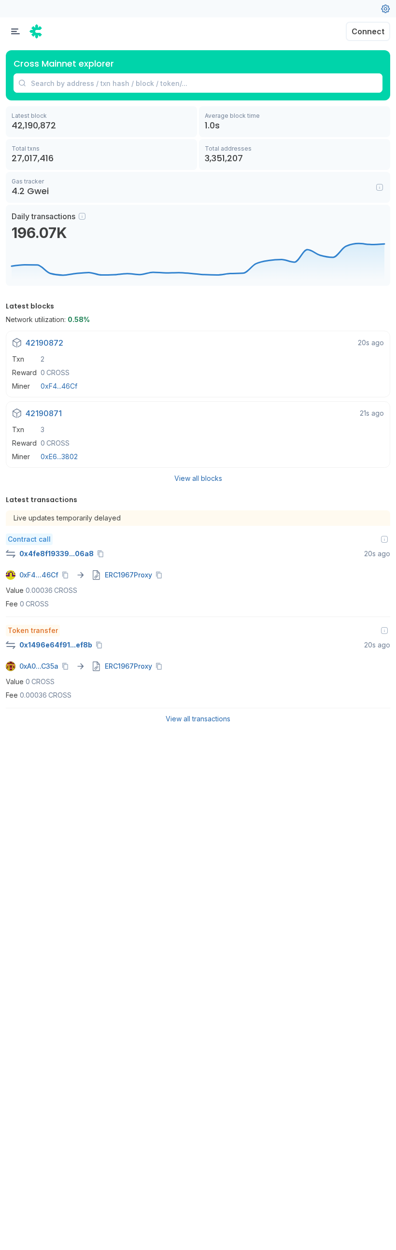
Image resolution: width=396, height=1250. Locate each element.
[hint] (82, 216)
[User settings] (385, 9)
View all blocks (198, 478)
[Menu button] (15, 31)
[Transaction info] (384, 539)
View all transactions (198, 719)
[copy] (102, 554)
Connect (368, 31)
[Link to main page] (36, 31)
